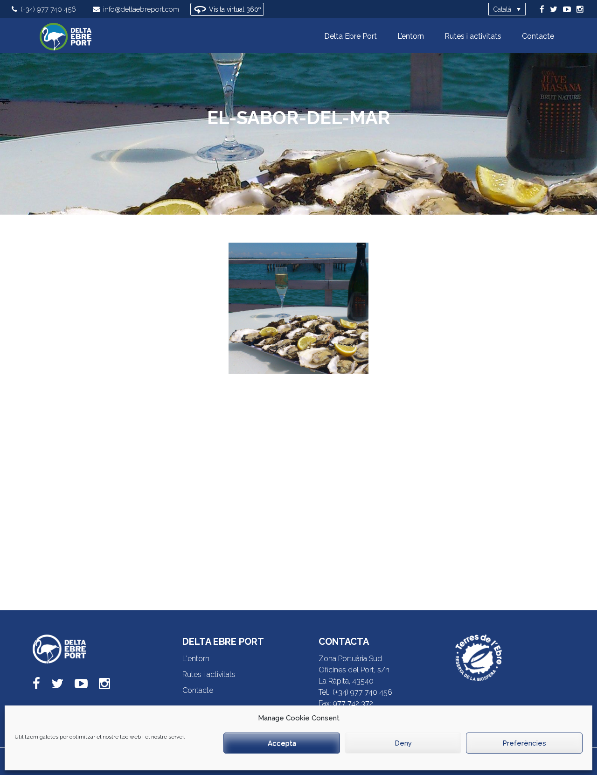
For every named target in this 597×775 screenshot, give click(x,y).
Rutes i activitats (209, 674)
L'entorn (195, 658)
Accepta (282, 743)
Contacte (197, 690)
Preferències (524, 743)
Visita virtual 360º (234, 9)
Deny (403, 743)
